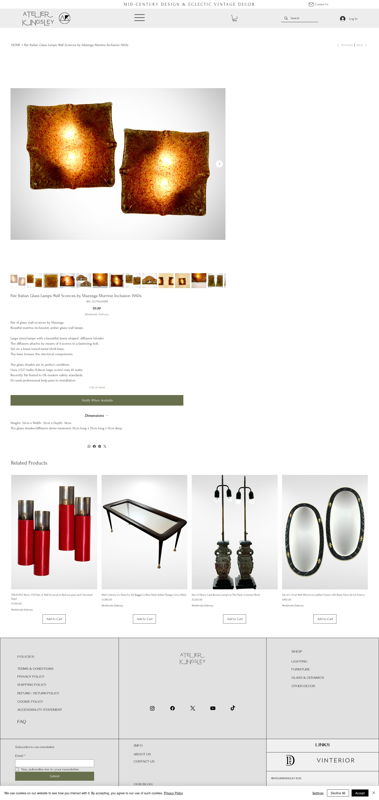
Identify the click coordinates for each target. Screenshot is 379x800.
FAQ (21, 721)
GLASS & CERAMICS (307, 678)
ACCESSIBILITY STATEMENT (39, 710)
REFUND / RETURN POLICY (38, 693)
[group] (189, 549)
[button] (234, 18)
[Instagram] (152, 708)
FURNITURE (300, 669)
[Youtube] (213, 708)
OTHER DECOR (303, 686)
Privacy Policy (173, 793)
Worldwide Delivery (22, 609)
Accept (360, 793)
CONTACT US (144, 761)
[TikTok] (233, 708)
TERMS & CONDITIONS (35, 669)
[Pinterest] (99, 446)
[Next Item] (219, 163)
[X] (193, 708)
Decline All (338, 793)
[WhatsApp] (89, 446)
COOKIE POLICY (30, 702)
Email (20, 756)
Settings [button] (318, 793)
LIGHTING (299, 661)
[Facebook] (94, 446)
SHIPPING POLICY (31, 685)
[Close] (373, 792)
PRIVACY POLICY (30, 677)
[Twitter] (105, 446)
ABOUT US (142, 754)
